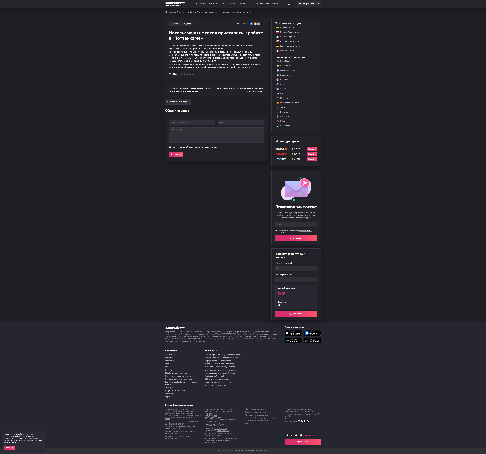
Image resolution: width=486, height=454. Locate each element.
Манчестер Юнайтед (289, 103)
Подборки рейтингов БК (215, 376)
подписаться (296, 238)
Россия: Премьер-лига (289, 32)
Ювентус (284, 98)
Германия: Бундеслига (289, 46)
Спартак (284, 112)
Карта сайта (249, 424)
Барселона (285, 66)
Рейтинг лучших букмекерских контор (221, 358)
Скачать (242, 4)
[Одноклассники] (255, 23)
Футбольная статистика (215, 385)
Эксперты (169, 388)
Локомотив (285, 116)
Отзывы (259, 4)
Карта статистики (173, 397)
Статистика (201, 4)
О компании (170, 355)
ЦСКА (282, 121)
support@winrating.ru (213, 436)
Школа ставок (272, 4)
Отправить (176, 154)
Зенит (283, 107)
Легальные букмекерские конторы (220, 364)
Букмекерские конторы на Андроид (220, 373)
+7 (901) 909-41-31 (220, 429)
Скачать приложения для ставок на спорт (223, 355)
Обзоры (232, 4)
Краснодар (285, 126)
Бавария (284, 79)
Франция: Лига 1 (286, 50)
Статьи (168, 364)
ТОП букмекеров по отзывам (217, 379)
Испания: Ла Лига (288, 27)
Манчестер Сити (287, 70)
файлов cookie (10, 442)
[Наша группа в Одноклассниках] (301, 435)
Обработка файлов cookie (176, 373)
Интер (283, 93)
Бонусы (223, 4)
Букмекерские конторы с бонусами (220, 370)
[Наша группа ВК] (291, 435)
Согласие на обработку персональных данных (181, 383)
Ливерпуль (285, 75)
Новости (175, 24)
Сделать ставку (296, 314)
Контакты (169, 358)
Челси (283, 89)
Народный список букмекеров (218, 361)
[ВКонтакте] (251, 23)
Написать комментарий (178, 102)
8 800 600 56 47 (223, 431)
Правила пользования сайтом (178, 376)
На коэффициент (283, 275)
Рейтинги (213, 4)
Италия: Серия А (286, 37)
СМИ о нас (169, 394)
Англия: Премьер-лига (289, 41)
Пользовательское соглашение (178, 379)
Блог (251, 4)
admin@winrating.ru (230, 438)
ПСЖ (282, 84)
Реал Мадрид (286, 61)
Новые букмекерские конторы (218, 382)
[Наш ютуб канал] (296, 435)
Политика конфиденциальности (256, 421)
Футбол (187, 24)
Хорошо (9, 448)
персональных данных (207, 147)
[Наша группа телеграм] (287, 435)
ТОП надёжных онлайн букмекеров (220, 367)
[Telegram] (258, 23)
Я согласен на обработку (194, 147)
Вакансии (169, 361)
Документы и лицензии (175, 391)
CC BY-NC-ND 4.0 (291, 421)
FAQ (166, 367)
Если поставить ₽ (284, 263)
